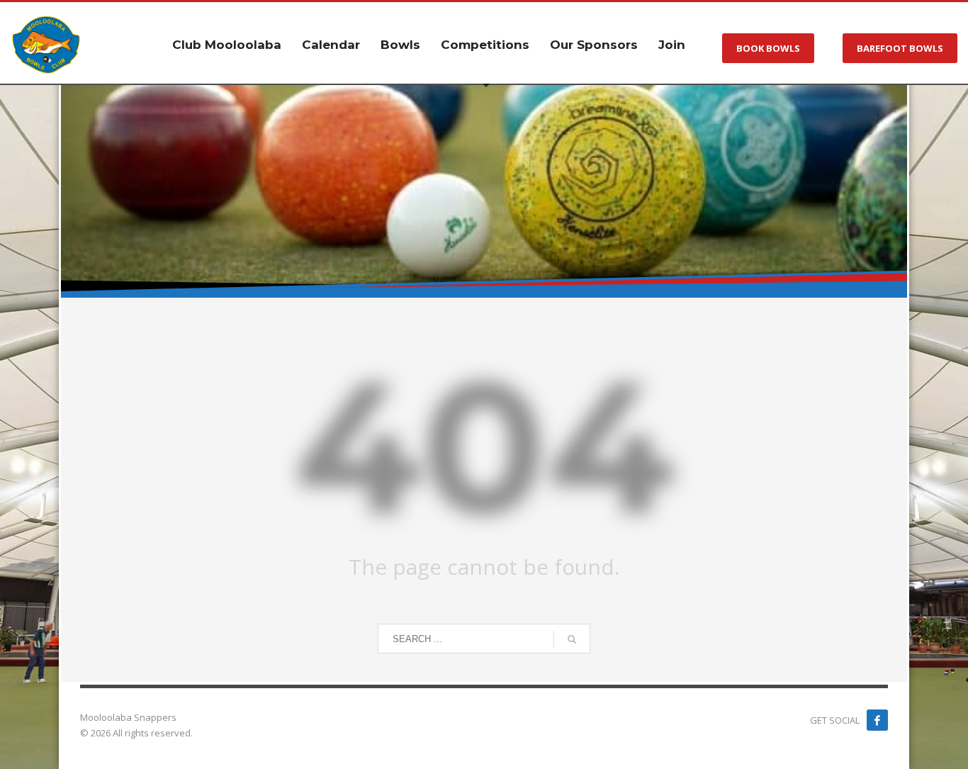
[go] (571, 639)
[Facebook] (877, 720)
